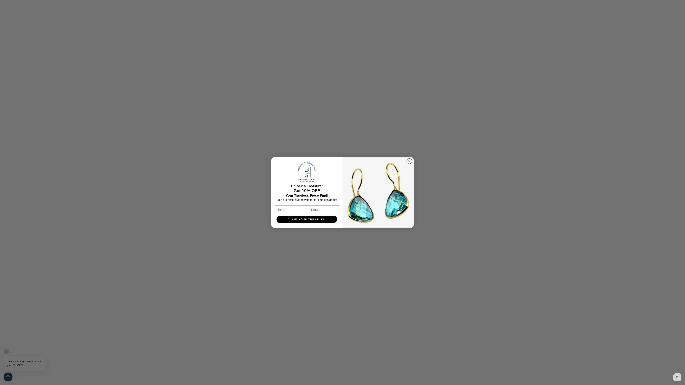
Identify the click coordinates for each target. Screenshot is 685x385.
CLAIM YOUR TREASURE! (307, 219)
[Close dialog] (409, 161)
